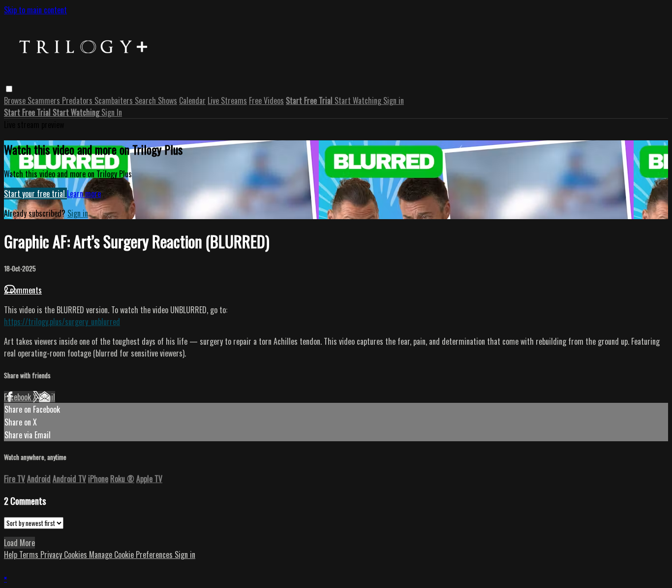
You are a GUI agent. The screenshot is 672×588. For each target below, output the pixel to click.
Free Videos (266, 100)
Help (11, 554)
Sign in (393, 100)
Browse (16, 100)
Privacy (52, 554)
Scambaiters (114, 100)
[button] (9, 89)
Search (146, 100)
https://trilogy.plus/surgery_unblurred (62, 321)
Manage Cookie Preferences (132, 554)
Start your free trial (35, 193)
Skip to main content (35, 10)
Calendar (192, 100)
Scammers (45, 100)
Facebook (18, 397)
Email (47, 397)
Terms (29, 554)
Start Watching (359, 100)
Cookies (76, 554)
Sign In (111, 112)
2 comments (23, 290)
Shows (167, 100)
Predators (78, 100)
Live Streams (227, 100)
